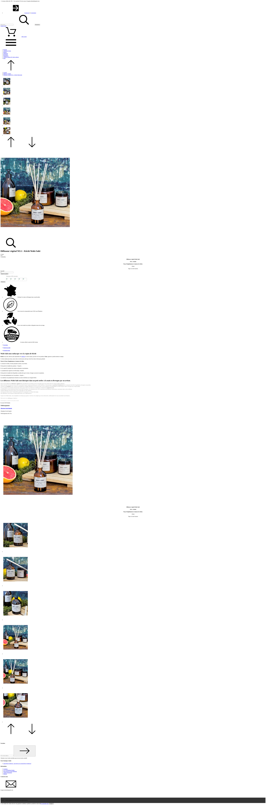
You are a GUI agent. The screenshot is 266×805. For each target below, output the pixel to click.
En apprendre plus (45, 803)
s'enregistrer (33, 12)
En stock (2, 402)
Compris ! (51, 803)
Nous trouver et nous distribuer (10, 771)
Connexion (26, 12)
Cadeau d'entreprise (7, 772)
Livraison (5, 769)
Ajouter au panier (4, 273)
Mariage (5, 774)
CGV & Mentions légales (8, 770)
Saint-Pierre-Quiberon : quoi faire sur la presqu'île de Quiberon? (17, 763)
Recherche (37, 24)
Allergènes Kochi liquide (6, 408)
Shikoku (23, 356)
